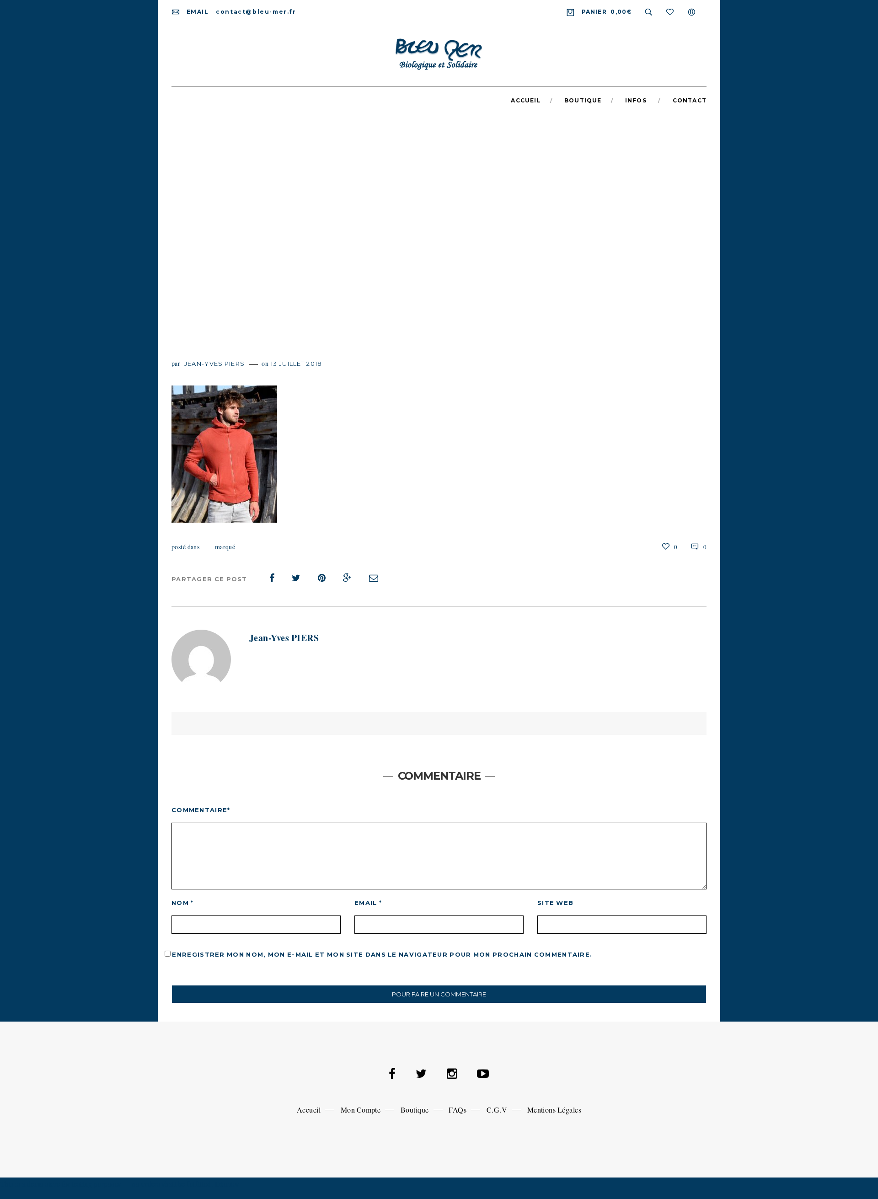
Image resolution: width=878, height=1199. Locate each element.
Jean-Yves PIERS (214, 363)
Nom (182, 902)
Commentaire (200, 810)
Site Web (555, 902)
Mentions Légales (554, 1109)
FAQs (457, 1109)
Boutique (415, 1109)
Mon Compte (361, 1109)
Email (368, 902)
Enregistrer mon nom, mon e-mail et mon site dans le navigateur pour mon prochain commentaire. (382, 954)
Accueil (309, 1109)
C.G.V (497, 1109)
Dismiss (227, 1183)
